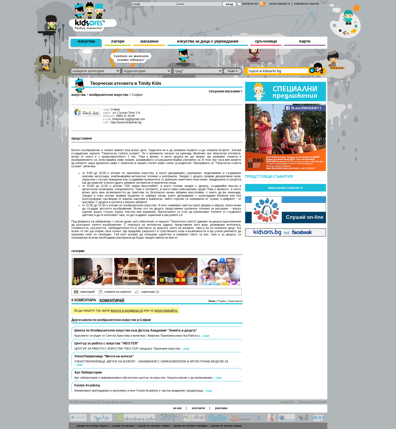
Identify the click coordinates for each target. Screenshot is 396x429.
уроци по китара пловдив (190, 425)
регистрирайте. (166, 310)
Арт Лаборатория (88, 372)
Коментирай (112, 301)
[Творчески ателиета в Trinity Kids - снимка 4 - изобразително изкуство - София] (219, 271)
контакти (198, 408)
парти (304, 41)
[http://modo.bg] (304, 419)
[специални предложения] (285, 99)
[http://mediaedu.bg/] (194, 419)
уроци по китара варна (226, 425)
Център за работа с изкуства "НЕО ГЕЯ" (106, 343)
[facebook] (285, 235)
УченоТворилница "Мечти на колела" (104, 356)
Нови (212, 300)
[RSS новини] (263, 4)
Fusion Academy (87, 385)
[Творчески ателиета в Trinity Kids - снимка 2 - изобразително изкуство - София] (134, 271)
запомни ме (250, 3)
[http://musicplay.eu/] (78, 419)
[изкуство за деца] (93, 16)
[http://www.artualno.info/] (240, 419)
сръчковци (266, 41)
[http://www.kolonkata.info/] (135, 419)
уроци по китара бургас (93, 425)
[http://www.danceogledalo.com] (287, 419)
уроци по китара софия (154, 425)
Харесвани (235, 300)
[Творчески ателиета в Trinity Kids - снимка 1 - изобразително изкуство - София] (92, 271)
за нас (177, 408)
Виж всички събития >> (285, 187)
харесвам (150, 291)
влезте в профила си (127, 310)
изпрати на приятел (118, 291)
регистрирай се (279, 3)
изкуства (86, 41)
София (137, 95)
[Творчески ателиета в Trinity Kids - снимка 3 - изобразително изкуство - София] (177, 271)
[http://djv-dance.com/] (169, 419)
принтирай (87, 291)
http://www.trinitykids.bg (126, 122)
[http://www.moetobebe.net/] (218, 419)
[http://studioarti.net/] (101, 419)
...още (205, 335)
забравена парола (306, 3)
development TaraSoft (312, 401)
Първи (222, 300)
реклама (221, 408)
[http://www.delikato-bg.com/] (258, 419)
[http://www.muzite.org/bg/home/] (271, 419)
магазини (149, 41)
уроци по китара (123, 425)
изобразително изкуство (108, 95)
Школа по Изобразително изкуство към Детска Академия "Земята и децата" (135, 330)
